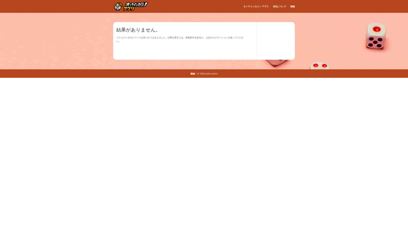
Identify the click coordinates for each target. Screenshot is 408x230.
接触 (292, 6)
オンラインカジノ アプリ (256, 6)
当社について (279, 6)
